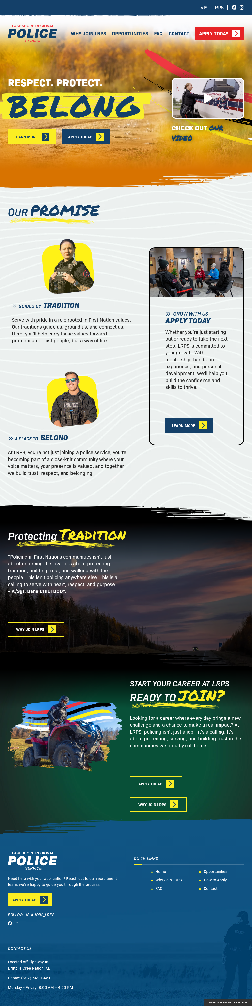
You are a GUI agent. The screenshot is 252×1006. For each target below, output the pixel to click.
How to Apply (215, 879)
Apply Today (213, 33)
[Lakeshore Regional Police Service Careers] (32, 33)
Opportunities (130, 33)
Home (161, 871)
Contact (179, 33)
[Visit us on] (234, 7)
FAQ (158, 33)
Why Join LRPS (88, 33)
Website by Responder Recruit (228, 1002)
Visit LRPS (212, 7)
